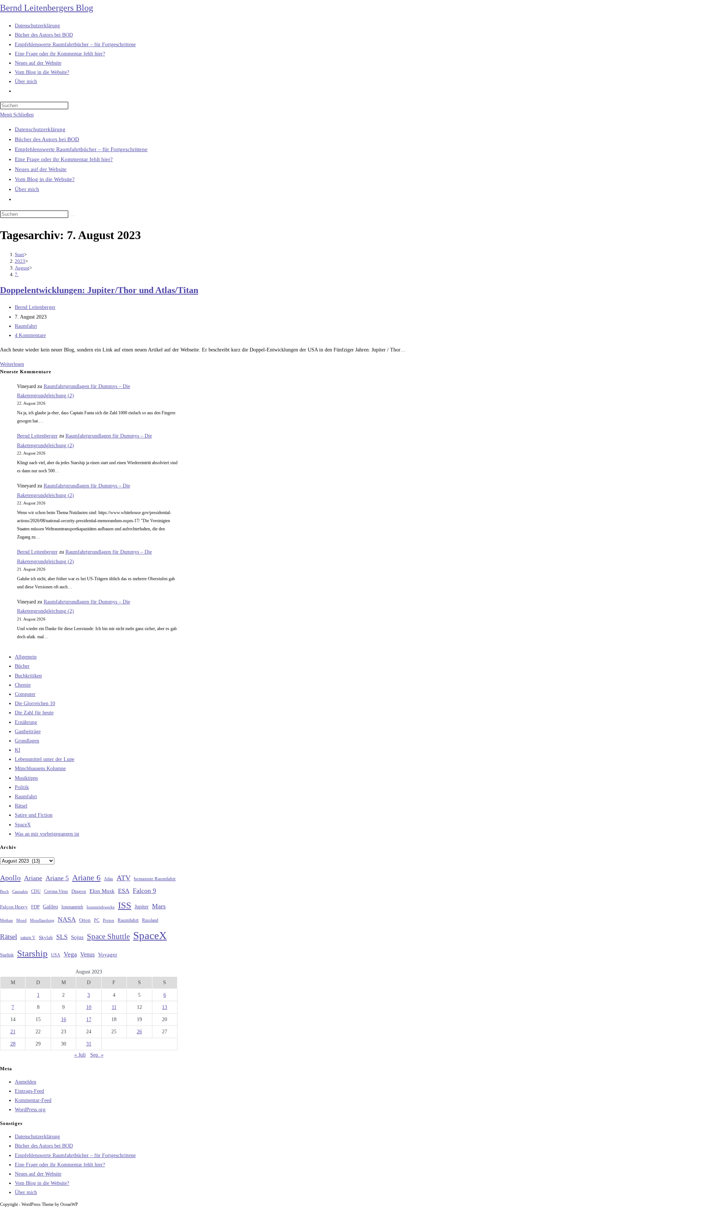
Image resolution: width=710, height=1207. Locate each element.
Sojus (77, 937)
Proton (108, 920)
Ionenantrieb (72, 906)
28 (13, 1044)
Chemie (23, 685)
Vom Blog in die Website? (45, 179)
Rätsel (21, 806)
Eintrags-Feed (29, 1091)
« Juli (80, 1055)
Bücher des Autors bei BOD (47, 139)
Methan (6, 920)
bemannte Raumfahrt (155, 878)
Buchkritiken (28, 676)
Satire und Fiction (34, 815)
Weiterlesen (12, 364)
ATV (123, 878)
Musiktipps (26, 778)
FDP (35, 906)
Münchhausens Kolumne (40, 768)
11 (114, 1007)
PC (96, 920)
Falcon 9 (144, 890)
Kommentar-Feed (33, 1100)
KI (17, 750)
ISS (124, 905)
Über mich (27, 189)
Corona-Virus (56, 891)
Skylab (46, 937)
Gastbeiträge (28, 731)
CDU (36, 891)
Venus (87, 954)
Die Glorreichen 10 (35, 703)
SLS (62, 937)
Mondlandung (42, 920)
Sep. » (97, 1055)
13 (164, 1007)
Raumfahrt (26, 326)
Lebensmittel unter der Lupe (44, 759)
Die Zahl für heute (34, 712)
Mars (159, 906)
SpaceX (23, 824)
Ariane (33, 878)
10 (88, 1007)
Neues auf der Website (41, 169)
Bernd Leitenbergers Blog (46, 8)
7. (16, 274)
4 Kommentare (30, 335)
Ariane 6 (86, 877)
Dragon (78, 891)
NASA (67, 919)
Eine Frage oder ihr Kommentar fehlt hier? (64, 159)
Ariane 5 (57, 878)
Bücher (22, 666)
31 (88, 1044)
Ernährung (26, 722)
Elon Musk (102, 891)
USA (55, 955)
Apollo (10, 878)
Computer (25, 694)
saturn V (28, 937)
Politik (22, 787)
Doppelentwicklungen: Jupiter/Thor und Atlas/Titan (99, 290)
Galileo (50, 906)
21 (13, 1031)
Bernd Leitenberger (35, 307)
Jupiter (142, 906)
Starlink (7, 955)
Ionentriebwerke (101, 907)
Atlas (108, 879)
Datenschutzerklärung (40, 129)
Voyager (107, 955)
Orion (85, 920)
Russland (150, 920)
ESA (123, 890)
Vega (70, 954)
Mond (21, 920)
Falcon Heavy (14, 906)
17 (88, 1019)
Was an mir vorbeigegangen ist (47, 834)
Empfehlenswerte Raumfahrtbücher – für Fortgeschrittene (81, 149)
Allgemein (26, 657)
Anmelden (25, 1082)
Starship (32, 953)
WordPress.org (30, 1109)
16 (63, 1019)
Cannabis (20, 891)
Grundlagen (27, 741)
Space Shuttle (108, 936)
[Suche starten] (72, 216)
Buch (4, 891)
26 (139, 1031)
